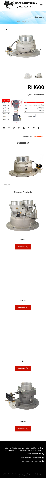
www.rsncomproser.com (31, 461)
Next (40, 48)
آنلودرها (29, 94)
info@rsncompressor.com (31, 458)
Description (38, 136)
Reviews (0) (27, 136)
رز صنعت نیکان (15, 474)
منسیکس (21, 476)
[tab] (39, 136)
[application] (23, 166)
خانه (28, 22)
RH (43, 94)
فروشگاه (24, 22)
